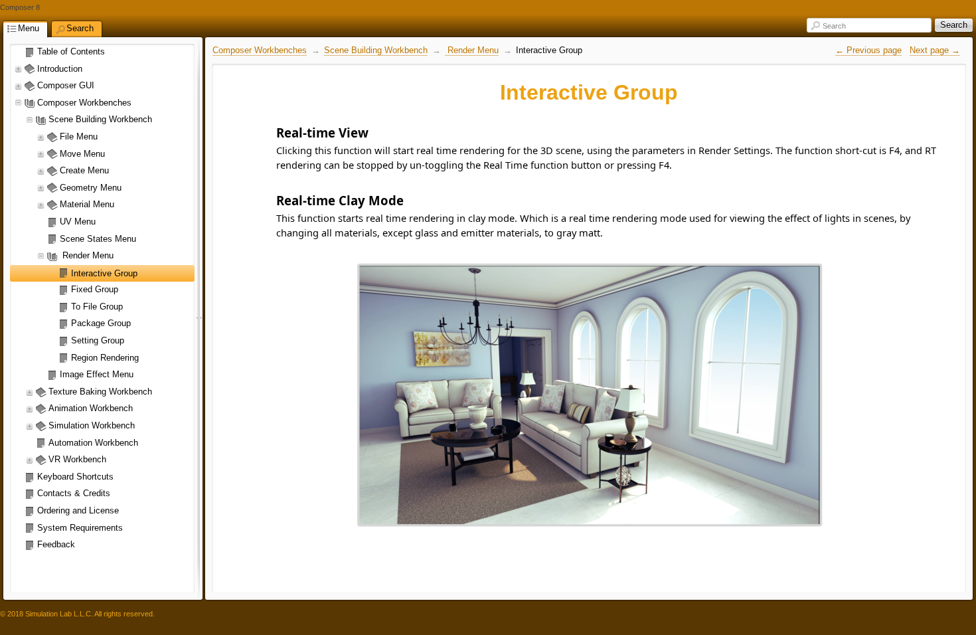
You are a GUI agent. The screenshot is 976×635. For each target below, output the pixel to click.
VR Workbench (77, 459)
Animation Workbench (90, 408)
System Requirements (80, 528)
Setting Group (97, 340)
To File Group (97, 307)
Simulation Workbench (91, 425)
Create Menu (84, 170)
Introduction (59, 69)
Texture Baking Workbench (100, 392)
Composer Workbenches (84, 103)
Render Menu (87, 255)
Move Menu (82, 154)
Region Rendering (105, 358)
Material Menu (87, 204)
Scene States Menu (98, 239)
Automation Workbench (93, 443)
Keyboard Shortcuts (75, 477)
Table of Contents (71, 51)
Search (834, 26)
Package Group (101, 323)
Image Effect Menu (96, 374)
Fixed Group (94, 289)
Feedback (56, 544)
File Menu (79, 136)
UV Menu (78, 222)
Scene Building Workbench (100, 119)
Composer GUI (65, 85)
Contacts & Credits (73, 493)
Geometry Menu (91, 188)
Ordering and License (78, 510)
